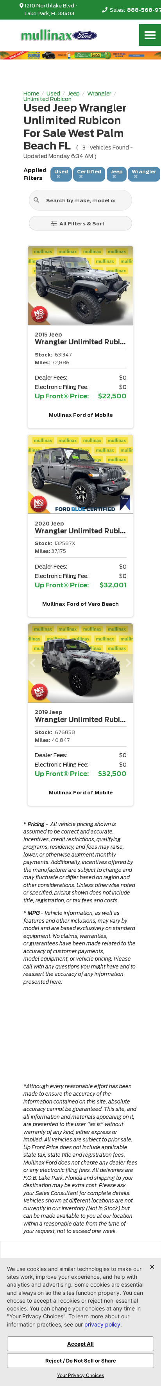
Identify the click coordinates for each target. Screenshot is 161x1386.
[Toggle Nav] (150, 35)
